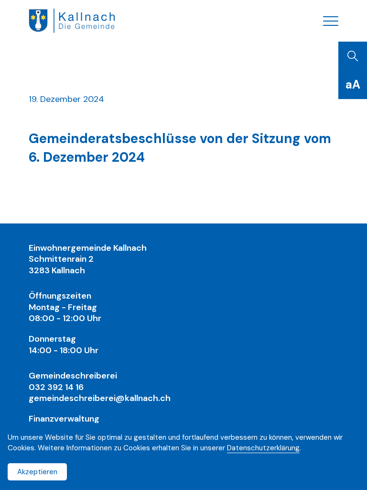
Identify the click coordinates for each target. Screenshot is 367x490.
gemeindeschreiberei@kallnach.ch (100, 398)
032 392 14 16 (56, 387)
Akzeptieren (37, 472)
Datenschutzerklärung (263, 448)
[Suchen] (352, 56)
